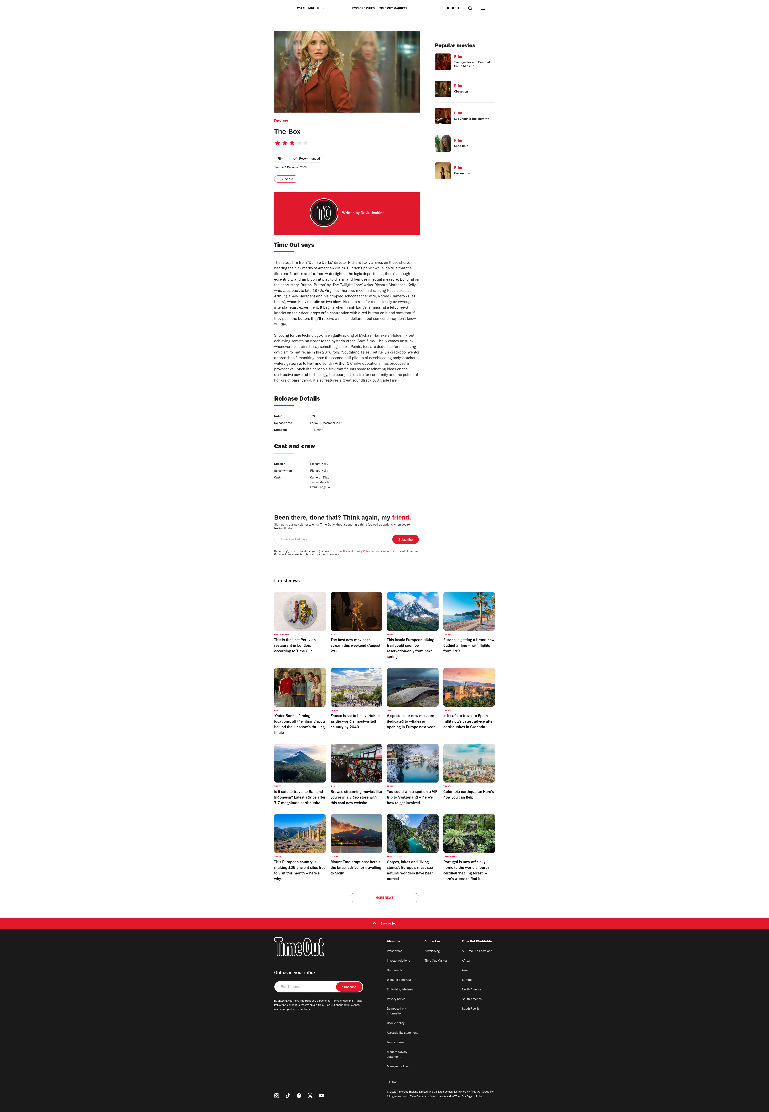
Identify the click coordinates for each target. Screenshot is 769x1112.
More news (384, 898)
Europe (467, 980)
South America (472, 999)
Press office (394, 951)
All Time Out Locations (477, 951)
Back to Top (388, 924)
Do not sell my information (396, 1011)
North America (471, 989)
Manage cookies (398, 1066)
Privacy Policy (362, 551)
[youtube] (321, 1095)
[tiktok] (287, 1095)
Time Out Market (436, 961)
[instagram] (276, 1095)
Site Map (392, 1082)
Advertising (432, 951)
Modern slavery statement (397, 1055)
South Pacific (470, 1009)
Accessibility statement (402, 1033)
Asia (465, 970)
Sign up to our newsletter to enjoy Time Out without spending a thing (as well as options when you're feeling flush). (342, 526)
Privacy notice (396, 999)
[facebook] (299, 1095)
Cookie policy (396, 1023)
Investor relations (398, 961)
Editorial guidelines (400, 989)
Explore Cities (363, 8)
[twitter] (310, 1095)
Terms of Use (340, 551)
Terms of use (395, 1042)
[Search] (470, 8)
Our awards (394, 970)
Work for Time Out (399, 980)
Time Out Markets (393, 8)
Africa (466, 961)
